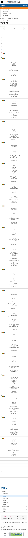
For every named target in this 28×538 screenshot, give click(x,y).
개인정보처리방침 (7, 516)
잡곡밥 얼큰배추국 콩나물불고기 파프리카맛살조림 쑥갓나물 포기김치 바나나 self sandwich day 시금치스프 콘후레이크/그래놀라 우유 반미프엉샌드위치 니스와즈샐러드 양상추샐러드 (14, 257)
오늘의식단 (5, 15)
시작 (7, 535)
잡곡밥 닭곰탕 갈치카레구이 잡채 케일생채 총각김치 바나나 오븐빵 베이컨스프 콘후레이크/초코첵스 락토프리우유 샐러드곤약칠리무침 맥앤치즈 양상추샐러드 (14, 67)
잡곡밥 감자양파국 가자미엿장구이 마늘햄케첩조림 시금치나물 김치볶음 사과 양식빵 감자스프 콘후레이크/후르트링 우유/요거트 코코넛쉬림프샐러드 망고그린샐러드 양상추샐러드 (14, 236)
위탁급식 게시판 (7, 13)
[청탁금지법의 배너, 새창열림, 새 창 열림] (17, 534)
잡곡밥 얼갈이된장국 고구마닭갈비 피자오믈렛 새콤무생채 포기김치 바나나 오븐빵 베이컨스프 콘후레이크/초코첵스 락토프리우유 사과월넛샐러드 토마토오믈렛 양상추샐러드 (14, 215)
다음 (23, 534)
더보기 (5, 535)
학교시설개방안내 (20, 518)
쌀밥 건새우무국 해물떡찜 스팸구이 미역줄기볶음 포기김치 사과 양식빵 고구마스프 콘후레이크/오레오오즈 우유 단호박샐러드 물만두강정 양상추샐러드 (14, 173)
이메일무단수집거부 (7, 518)
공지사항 (4, 491)
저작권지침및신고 (20, 516)
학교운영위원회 (5, 506)
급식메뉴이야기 (5, 20)
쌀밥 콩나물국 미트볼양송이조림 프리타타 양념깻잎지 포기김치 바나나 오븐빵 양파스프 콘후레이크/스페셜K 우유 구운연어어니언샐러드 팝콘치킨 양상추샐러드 (14, 194)
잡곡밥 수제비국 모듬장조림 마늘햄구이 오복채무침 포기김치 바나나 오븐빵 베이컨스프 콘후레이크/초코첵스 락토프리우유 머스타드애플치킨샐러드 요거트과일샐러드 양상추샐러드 (14, 363)
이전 (10, 534)
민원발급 (4, 511)
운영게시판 (5, 11)
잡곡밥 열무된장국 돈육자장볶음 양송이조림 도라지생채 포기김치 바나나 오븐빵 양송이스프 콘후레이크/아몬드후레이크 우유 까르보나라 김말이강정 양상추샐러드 (14, 300)
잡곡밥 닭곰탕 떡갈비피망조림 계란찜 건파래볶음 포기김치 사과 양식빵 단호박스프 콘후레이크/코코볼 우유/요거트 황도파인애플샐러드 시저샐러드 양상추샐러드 (14, 278)
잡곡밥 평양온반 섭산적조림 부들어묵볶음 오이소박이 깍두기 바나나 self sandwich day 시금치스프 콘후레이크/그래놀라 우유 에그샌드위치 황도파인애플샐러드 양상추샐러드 (14, 109)
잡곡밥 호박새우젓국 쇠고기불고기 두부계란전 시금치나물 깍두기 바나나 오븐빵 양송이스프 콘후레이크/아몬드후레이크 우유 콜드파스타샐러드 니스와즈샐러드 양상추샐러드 (14, 152)
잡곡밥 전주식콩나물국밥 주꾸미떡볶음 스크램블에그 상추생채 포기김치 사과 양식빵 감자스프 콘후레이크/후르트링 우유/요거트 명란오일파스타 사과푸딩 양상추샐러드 (14, 384)
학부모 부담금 (5, 493)
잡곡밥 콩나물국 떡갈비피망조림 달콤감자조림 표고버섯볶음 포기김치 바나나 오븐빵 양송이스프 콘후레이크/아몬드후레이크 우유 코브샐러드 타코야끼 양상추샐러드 (14, 447)
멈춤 (6, 535)
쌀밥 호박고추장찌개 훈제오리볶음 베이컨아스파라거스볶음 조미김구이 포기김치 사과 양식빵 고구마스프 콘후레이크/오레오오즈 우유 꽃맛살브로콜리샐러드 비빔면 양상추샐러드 (14, 321)
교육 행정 (9, 18)
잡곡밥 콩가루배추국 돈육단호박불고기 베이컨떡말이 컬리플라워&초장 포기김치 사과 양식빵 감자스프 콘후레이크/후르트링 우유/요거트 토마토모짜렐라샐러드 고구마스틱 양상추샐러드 (14, 88)
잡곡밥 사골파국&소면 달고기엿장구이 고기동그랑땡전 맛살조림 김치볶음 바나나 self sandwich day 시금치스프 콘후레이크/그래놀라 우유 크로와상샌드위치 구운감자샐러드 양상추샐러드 (14, 405)
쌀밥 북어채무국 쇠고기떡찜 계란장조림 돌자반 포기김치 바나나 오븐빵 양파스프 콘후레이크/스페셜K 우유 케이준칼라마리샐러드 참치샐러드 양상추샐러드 (14, 342)
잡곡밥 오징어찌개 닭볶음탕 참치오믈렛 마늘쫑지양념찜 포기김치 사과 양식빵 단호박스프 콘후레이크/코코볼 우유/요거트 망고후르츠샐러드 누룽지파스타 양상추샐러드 (14, 426)
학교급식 (4, 7)
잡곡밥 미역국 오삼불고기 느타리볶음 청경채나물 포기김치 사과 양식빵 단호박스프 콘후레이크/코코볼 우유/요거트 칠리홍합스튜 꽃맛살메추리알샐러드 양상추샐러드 (14, 131)
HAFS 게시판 (6, 9)
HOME (3, 18)
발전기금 (4, 509)
